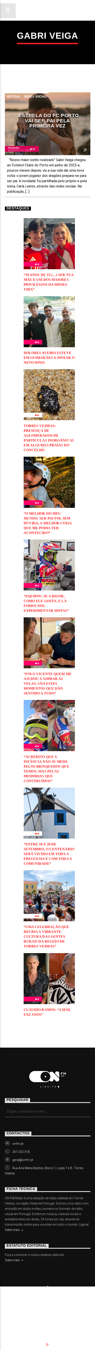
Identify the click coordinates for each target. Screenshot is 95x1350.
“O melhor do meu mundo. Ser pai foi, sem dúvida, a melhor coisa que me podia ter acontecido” (48, 523)
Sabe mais (12, 1230)
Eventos (45, 1308)
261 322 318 (21, 1152)
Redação (13, 147)
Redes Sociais (35, 96)
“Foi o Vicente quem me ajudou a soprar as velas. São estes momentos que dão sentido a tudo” (48, 683)
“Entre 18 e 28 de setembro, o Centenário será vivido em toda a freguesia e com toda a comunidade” (49, 853)
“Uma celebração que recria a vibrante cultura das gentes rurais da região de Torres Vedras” (46, 936)
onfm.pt (17, 1143)
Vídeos (71, 1308)
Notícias (13, 96)
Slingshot (12, 1301)
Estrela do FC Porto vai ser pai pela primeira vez (49, 121)
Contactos (21, 1312)
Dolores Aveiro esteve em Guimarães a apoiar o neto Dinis (49, 357)
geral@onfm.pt (22, 1160)
